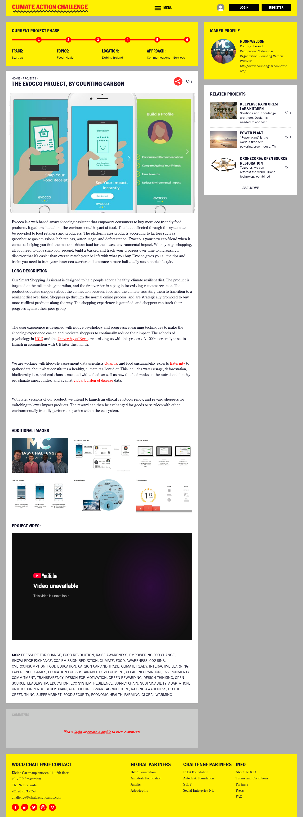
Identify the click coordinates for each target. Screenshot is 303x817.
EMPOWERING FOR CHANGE (152, 654)
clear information (143, 671)
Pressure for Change (41, 654)
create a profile (99, 732)
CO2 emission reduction (76, 660)
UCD (39, 338)
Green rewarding (125, 677)
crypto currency (28, 688)
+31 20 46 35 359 (24, 791)
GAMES (40, 671)
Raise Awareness (111, 654)
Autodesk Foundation (146, 778)
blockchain (56, 688)
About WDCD (246, 772)
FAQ (239, 797)
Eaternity (177, 363)
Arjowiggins (139, 790)
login (78, 732)
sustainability (153, 683)
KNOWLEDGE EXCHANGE (32, 660)
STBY (187, 784)
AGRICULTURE (80, 688)
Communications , (160, 57)
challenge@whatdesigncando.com (36, 797)
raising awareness (148, 688)
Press (240, 790)
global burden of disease (93, 380)
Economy (99, 694)
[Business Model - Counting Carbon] (102, 454)
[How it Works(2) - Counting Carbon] (40, 494)
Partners (242, 784)
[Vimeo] (52, 806)
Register (276, 7)
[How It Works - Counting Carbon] (164, 454)
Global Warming (157, 694)
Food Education (61, 666)
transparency (50, 677)
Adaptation (178, 683)
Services (179, 57)
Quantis (110, 363)
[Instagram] (43, 806)
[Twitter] (34, 806)
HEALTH (116, 694)
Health (70, 57)
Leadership (37, 683)
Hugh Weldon (252, 41)
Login (244, 7)
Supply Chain (126, 683)
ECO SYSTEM (81, 683)
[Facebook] (15, 806)
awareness (137, 660)
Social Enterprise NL (198, 790)
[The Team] (40, 454)
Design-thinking (158, 677)
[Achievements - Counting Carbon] (164, 494)
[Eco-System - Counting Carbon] (102, 494)
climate (107, 660)
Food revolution (78, 654)
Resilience (103, 683)
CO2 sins (157, 660)
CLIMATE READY (134, 666)
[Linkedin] (25, 806)
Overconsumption (28, 666)
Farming (132, 694)
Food (60, 57)
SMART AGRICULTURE (111, 688)
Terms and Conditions (252, 778)
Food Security (76, 694)
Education (59, 683)
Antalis (136, 784)
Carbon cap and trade (98, 666)
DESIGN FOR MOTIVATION (86, 677)
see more (250, 188)
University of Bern (73, 338)
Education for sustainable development (86, 671)
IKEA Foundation (143, 772)
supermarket (49, 694)
